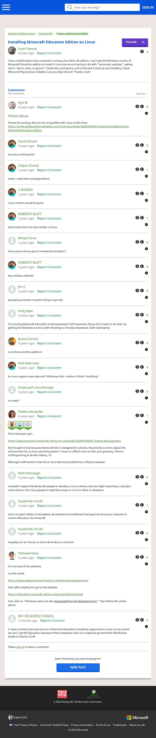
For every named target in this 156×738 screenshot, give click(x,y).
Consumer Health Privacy (54, 725)
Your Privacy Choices (26, 725)
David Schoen (27, 141)
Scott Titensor (27, 49)
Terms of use (103, 725)
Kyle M (23, 102)
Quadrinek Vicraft (30, 501)
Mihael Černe (27, 238)
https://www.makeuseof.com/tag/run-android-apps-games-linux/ (48, 580)
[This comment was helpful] (137, 106)
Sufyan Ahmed (28, 165)
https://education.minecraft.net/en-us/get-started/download (45, 594)
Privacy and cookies (82, 725)
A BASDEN (25, 190)
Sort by (141, 93)
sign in (20, 647)
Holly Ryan (25, 311)
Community (45, 33)
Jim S (21, 287)
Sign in (148, 7)
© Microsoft (78, 729)
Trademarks (120, 725)
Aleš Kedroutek (28, 363)
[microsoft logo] (137, 717)
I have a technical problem (72, 33)
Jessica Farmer (28, 339)
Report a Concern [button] (49, 53)
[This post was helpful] (142, 51)
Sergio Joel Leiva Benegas (36, 387)
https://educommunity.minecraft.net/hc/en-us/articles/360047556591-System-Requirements (64, 441)
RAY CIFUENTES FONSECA (36, 616)
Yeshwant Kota (28, 553)
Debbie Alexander (30, 411)
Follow (131, 42)
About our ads (137, 725)
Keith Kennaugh (29, 473)
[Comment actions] (146, 112)
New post (78, 667)
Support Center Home (21, 33)
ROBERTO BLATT (29, 214)
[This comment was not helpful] (142, 106)
